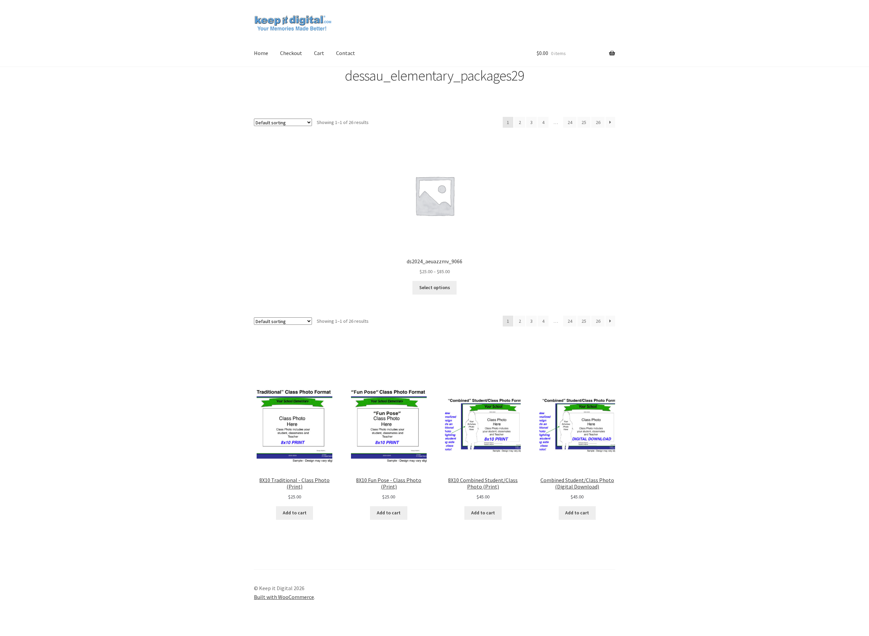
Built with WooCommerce (284, 597)
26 (598, 122)
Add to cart (295, 513)
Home (261, 53)
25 (583, 122)
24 (570, 122)
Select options (434, 287)
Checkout (291, 53)
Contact (345, 53)
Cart (319, 53)
